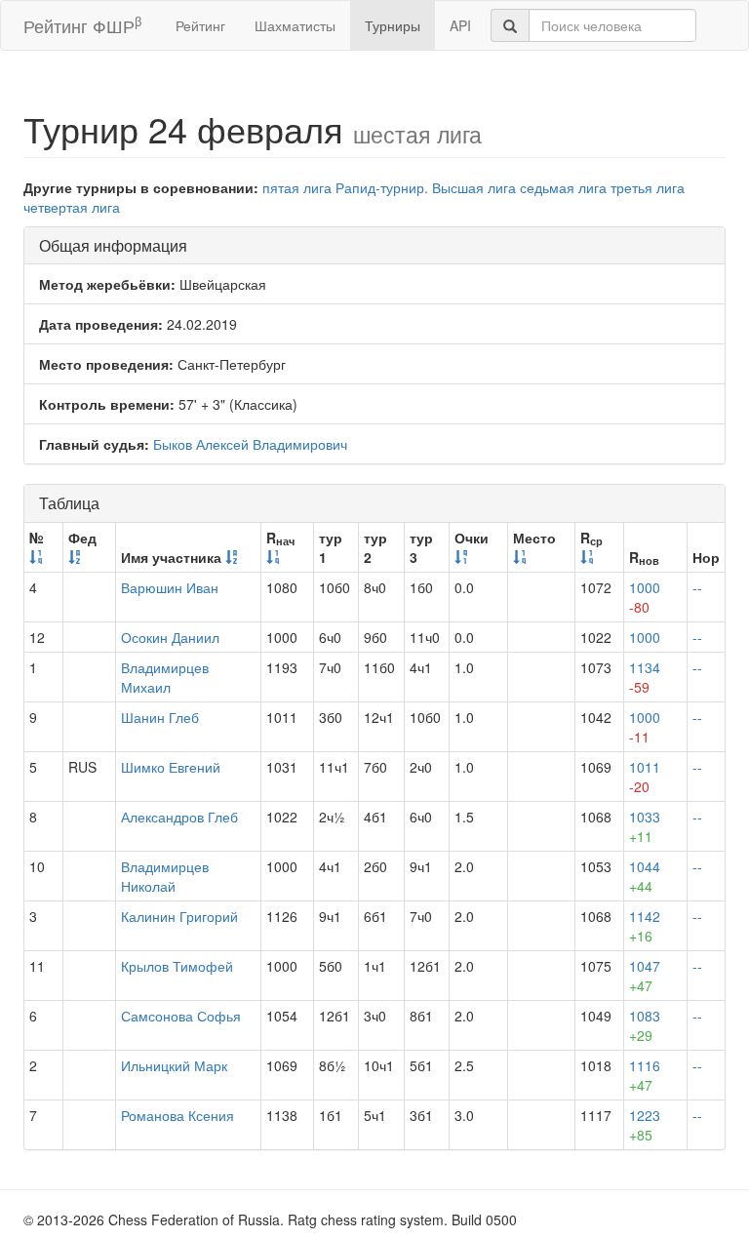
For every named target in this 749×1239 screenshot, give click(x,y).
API (460, 25)
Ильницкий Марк (174, 1065)
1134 (644, 677)
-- (697, 587)
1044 (644, 876)
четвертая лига (71, 207)
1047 (644, 975)
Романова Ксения (177, 1115)
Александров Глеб (179, 816)
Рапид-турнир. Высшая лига (425, 187)
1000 (644, 597)
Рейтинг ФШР (82, 25)
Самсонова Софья (181, 1015)
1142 (644, 925)
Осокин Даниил (170, 637)
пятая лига (297, 187)
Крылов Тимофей (177, 966)
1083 (644, 1025)
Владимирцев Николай (165, 876)
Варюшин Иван (169, 587)
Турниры (392, 25)
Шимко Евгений (170, 767)
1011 (644, 776)
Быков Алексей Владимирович (250, 444)
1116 (644, 1075)
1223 (644, 1124)
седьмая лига (563, 187)
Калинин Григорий (179, 916)
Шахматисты (295, 25)
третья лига (648, 187)
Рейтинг (200, 25)
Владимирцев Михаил (165, 677)
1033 (644, 826)
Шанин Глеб (160, 717)
